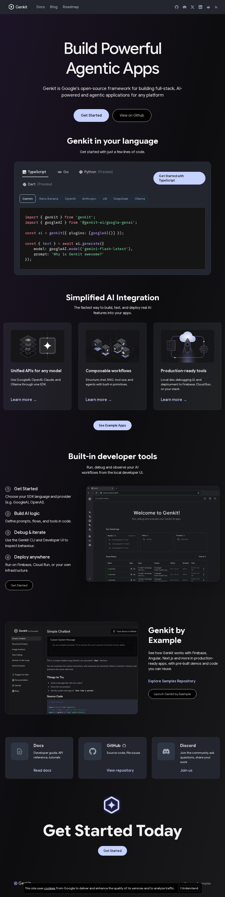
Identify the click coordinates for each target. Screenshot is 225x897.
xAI (105, 199)
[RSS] (216, 7)
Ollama (140, 199)
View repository (120, 770)
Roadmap (71, 7)
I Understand (189, 888)
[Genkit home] (18, 7)
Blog (54, 7)
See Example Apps (112, 425)
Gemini (27, 199)
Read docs (42, 770)
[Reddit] (208, 7)
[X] (192, 7)
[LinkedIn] (200, 7)
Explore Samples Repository (171, 681)
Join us (186, 770)
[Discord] (184, 7)
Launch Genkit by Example (172, 694)
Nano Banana (48, 199)
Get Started (91, 115)
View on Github (132, 115)
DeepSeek (121, 199)
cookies (49, 888)
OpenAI (70, 199)
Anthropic (89, 199)
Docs (40, 7)
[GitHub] (176, 7)
